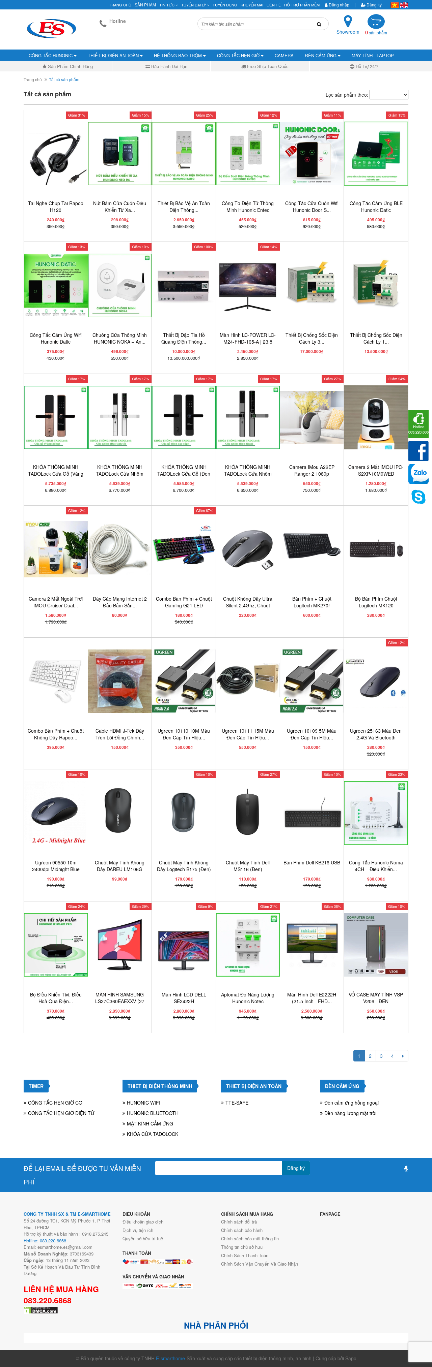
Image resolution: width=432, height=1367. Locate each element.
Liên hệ (274, 4)
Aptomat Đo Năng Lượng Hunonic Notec (247, 998)
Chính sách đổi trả (239, 1221)
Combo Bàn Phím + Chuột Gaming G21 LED (184, 602)
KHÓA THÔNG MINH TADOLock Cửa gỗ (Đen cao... (183, 474)
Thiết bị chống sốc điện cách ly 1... (376, 338)
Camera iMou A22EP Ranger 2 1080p (311, 470)
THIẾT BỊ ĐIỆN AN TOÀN (114, 55)
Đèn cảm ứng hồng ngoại (351, 1102)
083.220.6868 (48, 1300)
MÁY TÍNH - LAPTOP (373, 55)
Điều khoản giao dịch (143, 1221)
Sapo (350, 1358)
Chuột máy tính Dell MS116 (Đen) (248, 865)
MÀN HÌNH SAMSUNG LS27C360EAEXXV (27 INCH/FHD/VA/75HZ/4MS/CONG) (127, 1001)
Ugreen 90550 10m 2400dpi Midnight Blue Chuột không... (56, 869)
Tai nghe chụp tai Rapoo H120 (55, 206)
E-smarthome (170, 1358)
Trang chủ (33, 79)
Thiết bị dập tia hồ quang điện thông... (183, 338)
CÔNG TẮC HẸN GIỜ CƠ (55, 1102)
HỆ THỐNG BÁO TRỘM (178, 55)
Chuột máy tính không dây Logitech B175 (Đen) (184, 865)
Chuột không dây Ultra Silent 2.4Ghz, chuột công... (247, 605)
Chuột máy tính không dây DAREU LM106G (119, 865)
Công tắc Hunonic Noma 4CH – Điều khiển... (376, 865)
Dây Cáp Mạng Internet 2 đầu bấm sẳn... (120, 602)
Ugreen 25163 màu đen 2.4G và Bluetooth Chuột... (376, 737)
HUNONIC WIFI (143, 1102)
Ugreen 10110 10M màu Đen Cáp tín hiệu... (184, 734)
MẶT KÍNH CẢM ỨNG (150, 1123)
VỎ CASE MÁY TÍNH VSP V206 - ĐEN (376, 998)
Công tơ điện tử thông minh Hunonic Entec (248, 206)
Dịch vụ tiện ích (138, 1230)
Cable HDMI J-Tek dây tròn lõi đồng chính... (120, 734)
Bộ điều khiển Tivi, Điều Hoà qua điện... (56, 998)
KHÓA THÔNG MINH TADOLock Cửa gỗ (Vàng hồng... (55, 474)
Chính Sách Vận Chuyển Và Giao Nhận (259, 1264)
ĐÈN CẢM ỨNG (321, 55)
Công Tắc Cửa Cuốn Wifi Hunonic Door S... (312, 206)
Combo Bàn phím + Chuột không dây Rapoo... (56, 734)
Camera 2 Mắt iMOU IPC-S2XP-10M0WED (376, 470)
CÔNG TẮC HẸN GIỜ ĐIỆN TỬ (61, 1113)
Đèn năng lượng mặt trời (350, 1113)
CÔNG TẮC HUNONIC (51, 55)
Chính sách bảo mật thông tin (250, 1238)
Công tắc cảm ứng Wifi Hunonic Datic (56, 338)
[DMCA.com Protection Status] (41, 1309)
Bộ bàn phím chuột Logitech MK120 (376, 602)
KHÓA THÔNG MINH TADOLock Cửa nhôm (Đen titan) (248, 474)
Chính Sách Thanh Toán (244, 1255)
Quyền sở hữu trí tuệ (143, 1238)
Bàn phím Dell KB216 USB (312, 862)
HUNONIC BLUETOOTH (153, 1113)
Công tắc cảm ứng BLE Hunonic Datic (376, 206)
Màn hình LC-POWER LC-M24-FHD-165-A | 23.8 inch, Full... (248, 341)
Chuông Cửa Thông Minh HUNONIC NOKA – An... (119, 338)
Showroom (347, 31)
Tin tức (167, 4)
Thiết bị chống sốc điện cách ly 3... (312, 338)
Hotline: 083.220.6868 (45, 1240)
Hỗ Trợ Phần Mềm (302, 4)
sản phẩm (376, 32)
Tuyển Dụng (225, 4)
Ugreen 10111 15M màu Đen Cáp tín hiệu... (248, 734)
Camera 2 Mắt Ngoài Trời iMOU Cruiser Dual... (56, 602)
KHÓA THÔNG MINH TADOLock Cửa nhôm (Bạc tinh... (119, 474)
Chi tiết (58, 234)
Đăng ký (374, 4)
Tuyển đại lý (194, 4)
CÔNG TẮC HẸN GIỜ (239, 55)
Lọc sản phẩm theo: (347, 94)
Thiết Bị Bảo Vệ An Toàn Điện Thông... (184, 206)
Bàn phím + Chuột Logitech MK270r (311, 602)
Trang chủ (120, 4)
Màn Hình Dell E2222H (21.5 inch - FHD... (311, 998)
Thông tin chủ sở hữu (242, 1247)
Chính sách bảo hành (242, 1230)
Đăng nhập (338, 4)
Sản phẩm (145, 4)
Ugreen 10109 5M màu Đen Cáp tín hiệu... (311, 734)
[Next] (403, 1055)
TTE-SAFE (236, 1102)
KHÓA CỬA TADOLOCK (152, 1134)
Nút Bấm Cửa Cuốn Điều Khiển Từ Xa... (119, 206)
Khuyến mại (252, 4)
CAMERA (284, 55)
